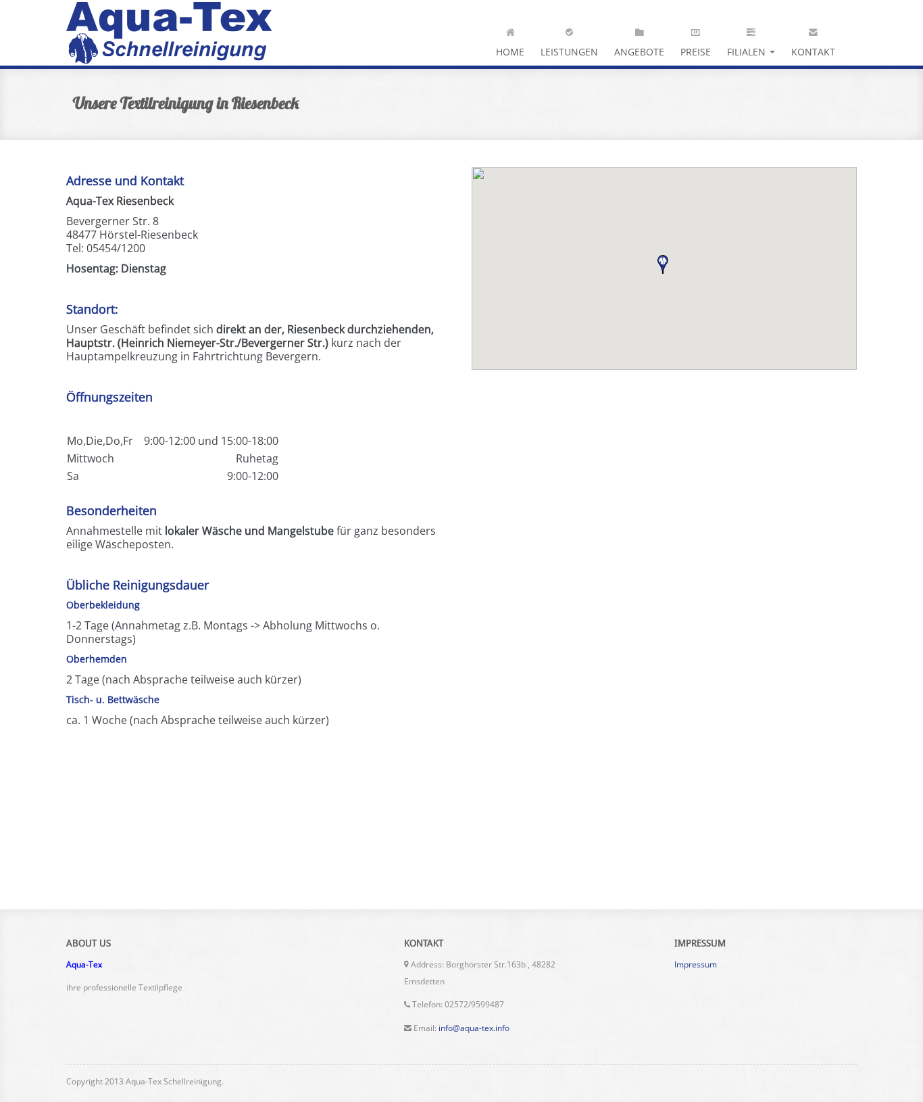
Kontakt (813, 51)
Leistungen (569, 51)
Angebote (639, 51)
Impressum (695, 964)
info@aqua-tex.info (474, 1028)
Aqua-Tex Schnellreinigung (169, 33)
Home (510, 51)
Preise (695, 51)
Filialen (747, 51)
